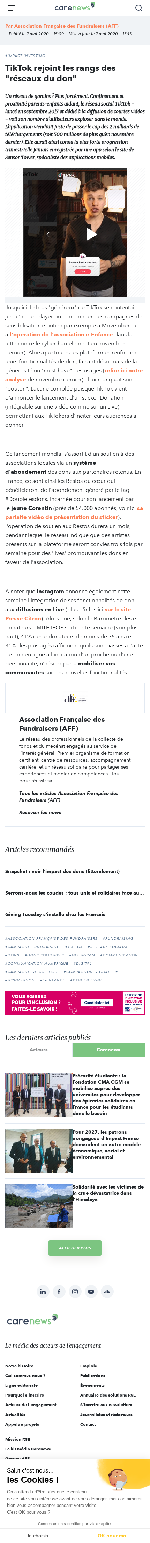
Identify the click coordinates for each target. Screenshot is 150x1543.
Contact (88, 1424)
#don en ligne (86, 980)
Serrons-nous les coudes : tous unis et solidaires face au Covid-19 (75, 893)
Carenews (108, 1050)
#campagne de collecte (32, 972)
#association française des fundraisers (51, 939)
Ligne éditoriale (21, 1385)
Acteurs (39, 1050)
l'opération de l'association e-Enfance (61, 334)
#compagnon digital (87, 972)
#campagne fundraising (32, 947)
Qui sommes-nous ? (25, 1375)
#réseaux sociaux (107, 947)
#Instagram (82, 955)
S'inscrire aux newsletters (106, 1404)
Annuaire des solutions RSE (108, 1395)
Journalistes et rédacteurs (106, 1414)
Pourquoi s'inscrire (24, 1395)
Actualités (15, 1414)
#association (20, 980)
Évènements (92, 1385)
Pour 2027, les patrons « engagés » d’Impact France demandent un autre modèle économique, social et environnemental (107, 1144)
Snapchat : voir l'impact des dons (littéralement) (62, 871)
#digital (83, 964)
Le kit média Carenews (28, 1448)
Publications (92, 1375)
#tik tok (74, 947)
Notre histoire (19, 1365)
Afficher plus (75, 1247)
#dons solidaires (44, 955)
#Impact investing (25, 56)
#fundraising (118, 939)
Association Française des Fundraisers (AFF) (66, 26)
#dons (12, 955)
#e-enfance (52, 980)
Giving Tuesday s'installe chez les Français (55, 914)
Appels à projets (22, 1424)
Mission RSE (17, 1439)
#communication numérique (36, 964)
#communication (119, 955)
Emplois (88, 1365)
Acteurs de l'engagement (30, 1404)
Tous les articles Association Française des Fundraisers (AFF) (69, 796)
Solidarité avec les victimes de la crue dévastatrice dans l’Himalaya (108, 1193)
